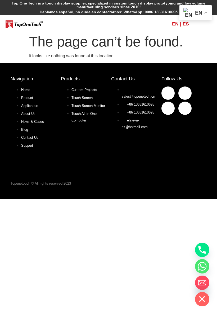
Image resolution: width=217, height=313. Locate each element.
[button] (108, 23)
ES (186, 24)
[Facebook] (168, 93)
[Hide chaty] (202, 299)
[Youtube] (185, 93)
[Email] (202, 283)
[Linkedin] (168, 108)
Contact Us (123, 78)
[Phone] (202, 250)
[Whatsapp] (202, 266)
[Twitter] (185, 108)
